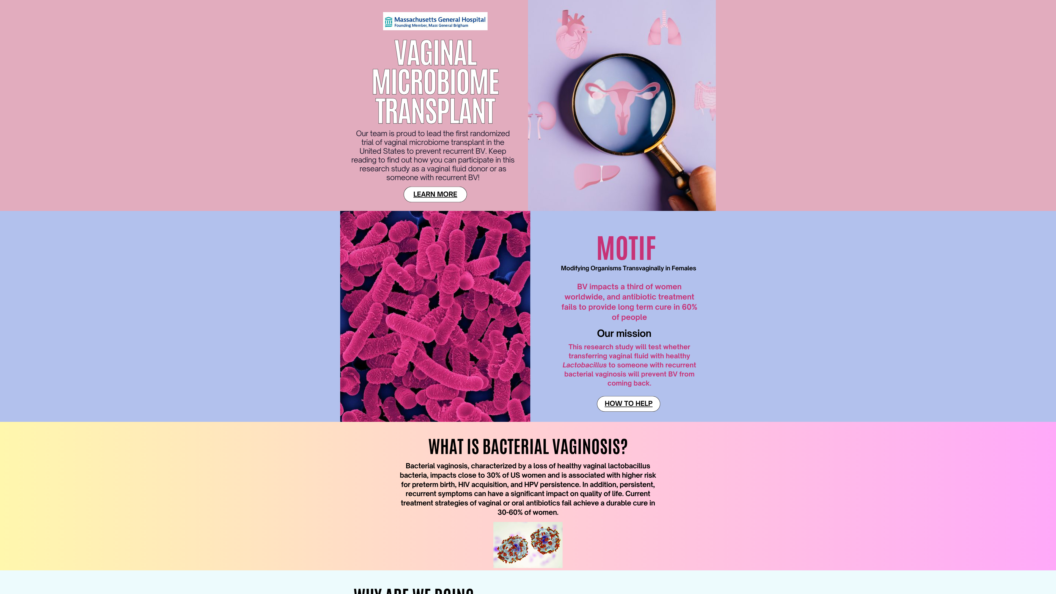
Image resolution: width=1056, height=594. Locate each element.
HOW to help (629, 403)
